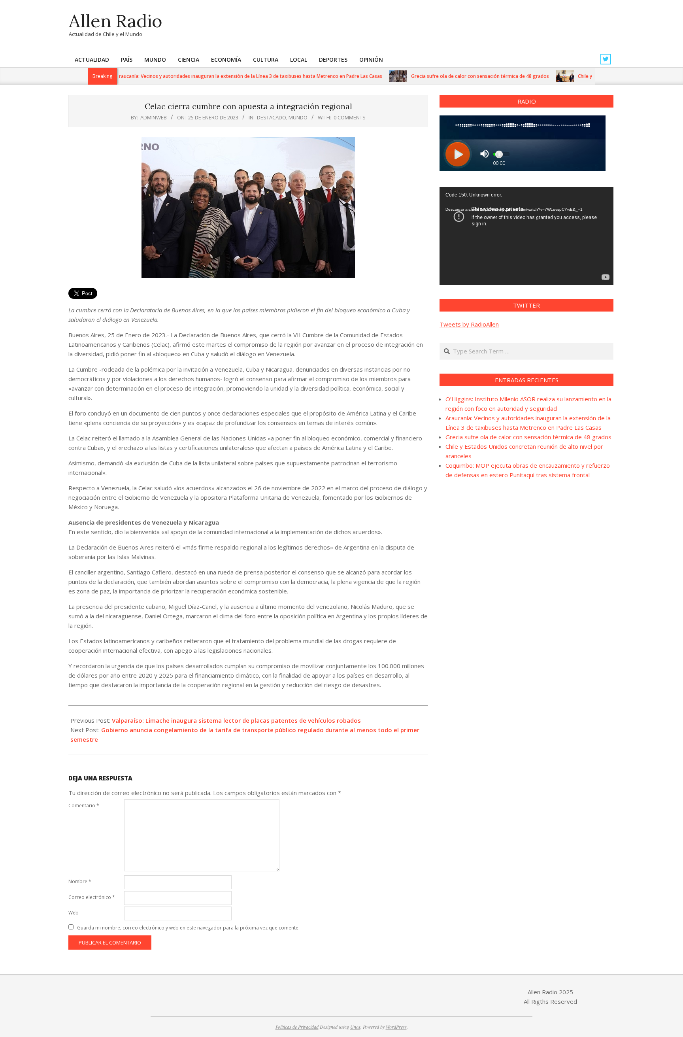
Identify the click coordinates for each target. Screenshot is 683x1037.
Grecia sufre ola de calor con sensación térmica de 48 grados (463, 76)
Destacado (271, 117)
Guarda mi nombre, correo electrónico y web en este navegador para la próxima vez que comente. (188, 927)
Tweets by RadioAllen (469, 324)
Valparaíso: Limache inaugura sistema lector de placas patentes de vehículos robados (236, 720)
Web (73, 912)
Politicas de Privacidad (297, 1027)
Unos (355, 1027)
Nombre (79, 881)
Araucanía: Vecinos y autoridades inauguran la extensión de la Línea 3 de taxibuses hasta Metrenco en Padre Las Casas (232, 76)
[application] (526, 236)
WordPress (396, 1027)
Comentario (83, 805)
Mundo (298, 117)
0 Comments (350, 117)
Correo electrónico (91, 897)
